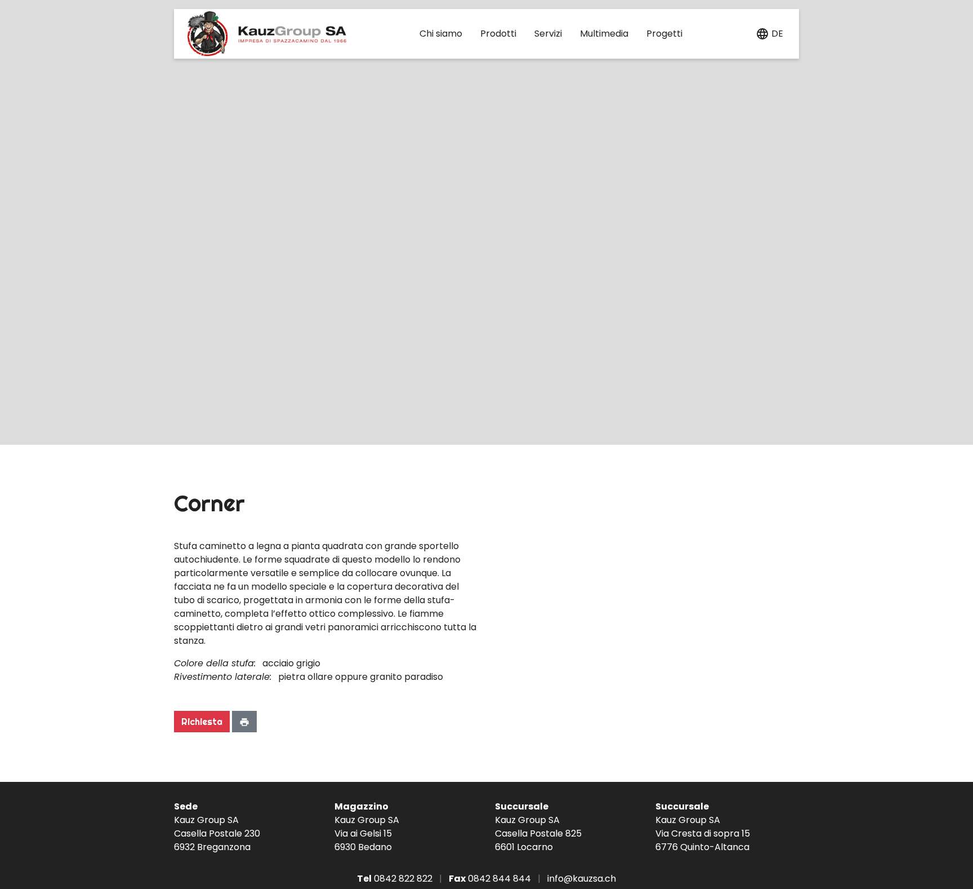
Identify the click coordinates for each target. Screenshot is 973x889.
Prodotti (498, 33)
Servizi (548, 33)
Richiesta (201, 721)
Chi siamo (440, 33)
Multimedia (604, 33)
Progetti (664, 33)
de (777, 33)
